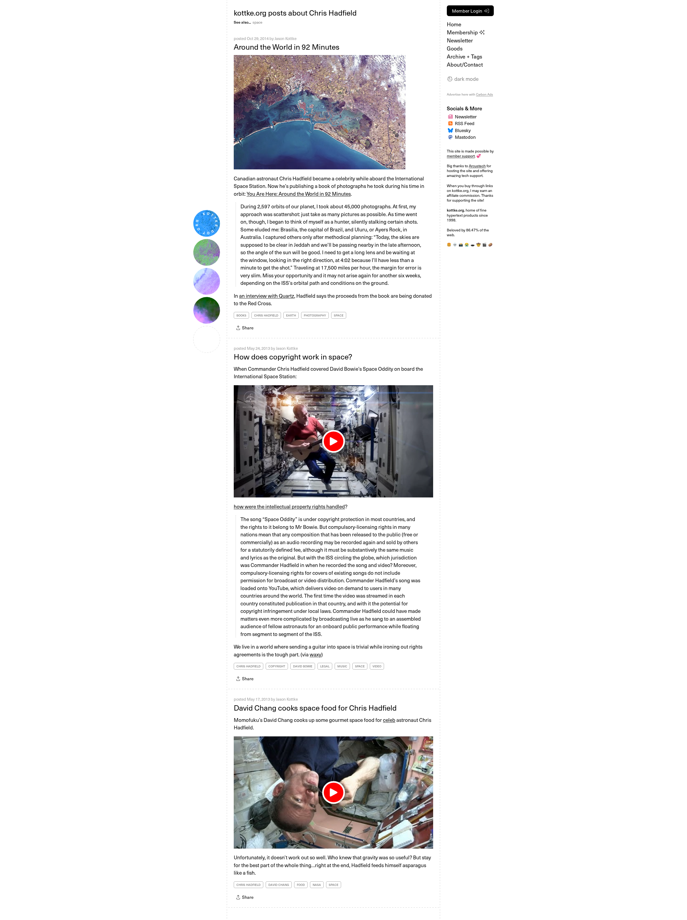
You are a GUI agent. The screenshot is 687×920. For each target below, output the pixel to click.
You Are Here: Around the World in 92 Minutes (299, 193)
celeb (389, 719)
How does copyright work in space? (293, 356)
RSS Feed (464, 123)
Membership (463, 32)
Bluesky (463, 130)
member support (461, 155)
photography (315, 315)
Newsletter (460, 40)
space (257, 22)
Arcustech (477, 165)
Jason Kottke (286, 38)
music (342, 666)
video (376, 666)
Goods (455, 48)
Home (454, 24)
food (301, 885)
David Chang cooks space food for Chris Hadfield (315, 707)
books (241, 315)
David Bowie (302, 666)
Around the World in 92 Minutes (286, 46)
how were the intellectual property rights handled (289, 506)
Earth (291, 315)
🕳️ (472, 244)
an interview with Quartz (266, 295)
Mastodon (465, 137)
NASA (317, 885)
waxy (315, 654)
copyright (276, 666)
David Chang (278, 885)
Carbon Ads (484, 94)
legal (325, 666)
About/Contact (465, 64)
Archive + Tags (464, 56)
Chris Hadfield (266, 315)
